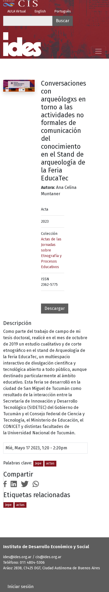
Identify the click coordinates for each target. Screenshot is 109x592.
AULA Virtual (16, 11)
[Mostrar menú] (98, 51)
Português (62, 11)
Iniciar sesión (20, 586)
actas (50, 463)
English (40, 11)
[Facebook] (5, 483)
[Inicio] (22, 44)
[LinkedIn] (14, 483)
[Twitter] (25, 483)
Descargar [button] (54, 308)
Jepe (38, 463)
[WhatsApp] (36, 483)
